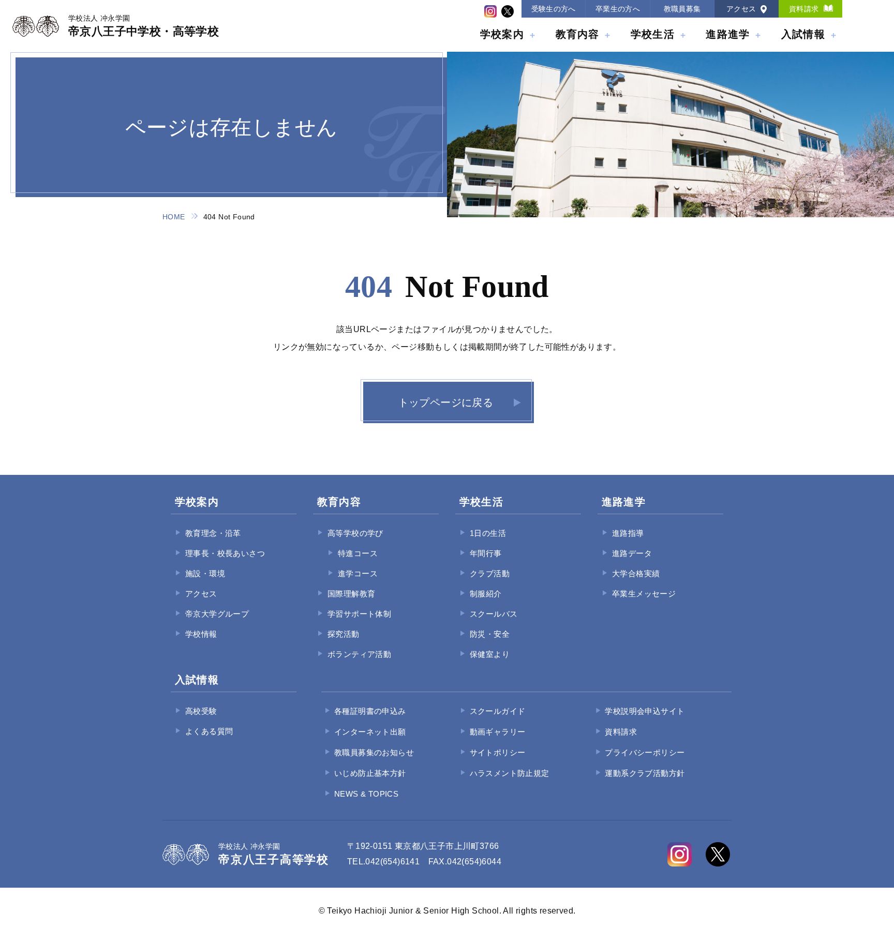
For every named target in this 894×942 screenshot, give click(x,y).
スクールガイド (498, 711)
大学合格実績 (636, 573)
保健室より (490, 654)
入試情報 (803, 34)
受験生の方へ (553, 9)
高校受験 (201, 711)
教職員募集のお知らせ (374, 752)
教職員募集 (682, 9)
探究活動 (343, 634)
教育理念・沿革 (213, 533)
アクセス (741, 9)
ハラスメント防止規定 (509, 773)
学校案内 (502, 34)
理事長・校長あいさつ (225, 553)
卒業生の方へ (617, 9)
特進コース (358, 553)
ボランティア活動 (359, 654)
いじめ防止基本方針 (370, 773)
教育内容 (578, 34)
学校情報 (201, 634)
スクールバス (493, 613)
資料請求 (804, 9)
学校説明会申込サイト (644, 711)
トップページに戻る (446, 402)
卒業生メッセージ (644, 593)
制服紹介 (486, 593)
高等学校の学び (355, 533)
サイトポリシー (498, 752)
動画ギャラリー (498, 731)
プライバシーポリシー (644, 752)
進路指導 (628, 533)
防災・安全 (490, 634)
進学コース (358, 573)
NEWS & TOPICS (366, 793)
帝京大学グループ (217, 613)
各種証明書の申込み (370, 711)
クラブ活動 (490, 573)
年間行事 (486, 553)
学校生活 (653, 34)
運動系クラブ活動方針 (644, 773)
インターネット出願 (370, 731)
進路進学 (728, 34)
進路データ (632, 553)
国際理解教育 (351, 593)
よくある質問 (209, 731)
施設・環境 (205, 573)
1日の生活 (488, 533)
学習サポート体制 (359, 613)
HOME (173, 217)
